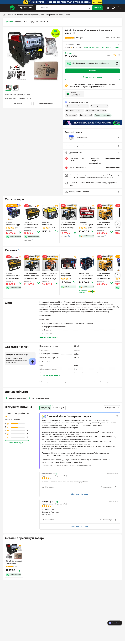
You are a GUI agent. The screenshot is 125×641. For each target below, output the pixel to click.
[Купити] (20, 232)
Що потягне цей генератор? (77, 106)
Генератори (50, 15)
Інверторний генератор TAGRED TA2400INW (86, 275)
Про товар (9, 22)
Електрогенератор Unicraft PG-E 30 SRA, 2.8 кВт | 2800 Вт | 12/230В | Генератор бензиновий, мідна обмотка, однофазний (50, 275)
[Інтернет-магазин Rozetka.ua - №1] (12, 7)
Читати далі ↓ (47, 514)
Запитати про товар (92, 47)
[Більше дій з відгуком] (115, 487)
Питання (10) (58, 408)
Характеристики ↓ (47, 104)
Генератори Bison (63, 15)
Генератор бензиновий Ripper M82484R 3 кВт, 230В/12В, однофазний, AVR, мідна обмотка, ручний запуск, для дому (13, 224)
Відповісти (49, 487)
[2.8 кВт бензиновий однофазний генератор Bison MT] (14, 551)
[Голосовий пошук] (89, 7)
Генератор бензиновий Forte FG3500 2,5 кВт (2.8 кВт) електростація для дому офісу (32, 224)
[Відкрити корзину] (119, 7)
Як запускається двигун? (96, 110)
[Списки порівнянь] (113, 7)
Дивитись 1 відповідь (79, 494)
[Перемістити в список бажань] (115, 55)
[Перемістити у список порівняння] (109, 55)
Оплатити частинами (92, 77)
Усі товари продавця (110, 47)
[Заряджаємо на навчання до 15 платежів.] (92, 122)
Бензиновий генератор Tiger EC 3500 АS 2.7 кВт (86, 224)
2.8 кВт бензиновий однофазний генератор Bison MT (14, 562)
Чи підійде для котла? (74, 110)
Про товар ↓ (18, 104)
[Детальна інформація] (19, 250)
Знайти (97, 8)
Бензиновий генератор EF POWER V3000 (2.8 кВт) (68, 275)
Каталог (28, 8)
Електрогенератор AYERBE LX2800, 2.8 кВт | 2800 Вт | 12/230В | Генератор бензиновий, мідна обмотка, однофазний (105, 224)
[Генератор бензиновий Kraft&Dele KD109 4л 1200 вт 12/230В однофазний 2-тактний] (50, 212)
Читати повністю (48, 338)
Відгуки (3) (45, 408)
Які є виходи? (71, 115)
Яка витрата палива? (99, 106)
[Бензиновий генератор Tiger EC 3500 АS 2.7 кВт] (87, 212)
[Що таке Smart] (91, 291)
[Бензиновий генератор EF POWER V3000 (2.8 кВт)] (69, 263)
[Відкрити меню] (5, 7)
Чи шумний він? (86, 115)
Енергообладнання (36, 15)
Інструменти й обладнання (17, 15)
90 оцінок (77, 48)
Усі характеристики (50, 375)
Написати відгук (17, 443)
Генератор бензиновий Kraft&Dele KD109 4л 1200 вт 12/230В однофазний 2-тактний (49, 224)
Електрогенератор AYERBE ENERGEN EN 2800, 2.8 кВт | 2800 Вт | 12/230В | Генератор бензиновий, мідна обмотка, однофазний (68, 224)
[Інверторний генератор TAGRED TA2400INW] (87, 263)
